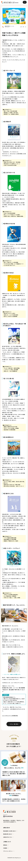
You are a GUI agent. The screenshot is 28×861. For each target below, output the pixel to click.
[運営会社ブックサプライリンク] (15, 2)
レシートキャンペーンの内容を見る (10, 715)
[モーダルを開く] (25, 2)
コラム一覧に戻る (14, 724)
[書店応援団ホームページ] (6, 2)
